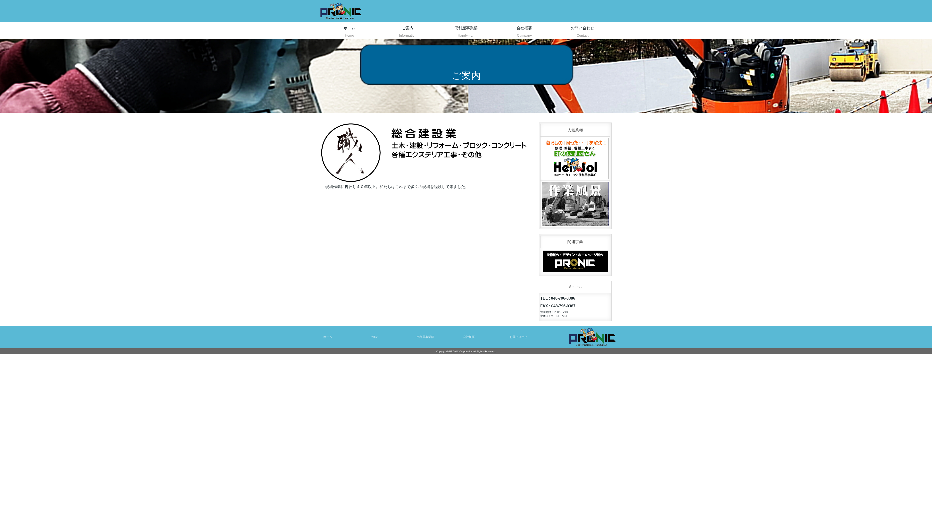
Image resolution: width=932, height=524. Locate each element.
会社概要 (524, 31)
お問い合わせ (582, 31)
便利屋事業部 (466, 31)
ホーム (349, 31)
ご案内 (407, 31)
